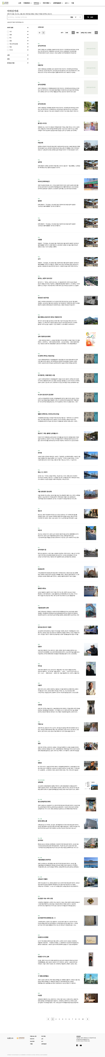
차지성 (40, 666)
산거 (39, 259)
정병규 (40, 763)
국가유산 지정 (10, 63)
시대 (8, 55)
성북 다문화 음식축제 (44, 336)
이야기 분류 (10, 27)
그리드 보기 (39, 32)
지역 (8, 59)
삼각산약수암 (42, 46)
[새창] (10, 1038)
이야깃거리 (32, 1038)
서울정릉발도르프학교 (44, 860)
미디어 (11, 50)
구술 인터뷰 (32, 1041)
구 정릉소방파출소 (43, 976)
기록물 (31, 1043)
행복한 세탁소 (42, 588)
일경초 (40, 201)
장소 (10, 37)
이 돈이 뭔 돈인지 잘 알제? (46, 395)
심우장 (40, 162)
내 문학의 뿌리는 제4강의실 (46, 356)
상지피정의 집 (42, 550)
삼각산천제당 (42, 84)
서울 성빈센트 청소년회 (45, 491)
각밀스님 (40, 724)
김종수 (40, 646)
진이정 (40, 453)
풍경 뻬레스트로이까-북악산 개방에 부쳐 (50, 317)
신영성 (40, 705)
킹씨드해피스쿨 (42, 821)
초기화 (80, 17)
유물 (10, 41)
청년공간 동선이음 (43, 298)
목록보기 (43, 32)
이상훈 (40, 995)
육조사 (40, 511)
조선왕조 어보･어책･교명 (45, 898)
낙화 (39, 220)
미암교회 (40, 143)
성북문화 (40, 782)
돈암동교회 (41, 569)
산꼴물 (40, 240)
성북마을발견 (43, 1043)
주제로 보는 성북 (33, 1036)
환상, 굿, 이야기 (42, 472)
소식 (42, 1041)
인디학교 (40, 840)
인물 (10, 34)
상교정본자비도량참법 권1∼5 (46, 918)
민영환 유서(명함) (43, 937)
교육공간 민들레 (42, 879)
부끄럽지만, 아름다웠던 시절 (46, 375)
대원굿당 (40, 65)
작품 (10, 47)
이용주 (40, 685)
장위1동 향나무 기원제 (44, 627)
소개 (42, 1038)
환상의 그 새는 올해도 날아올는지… (48, 433)
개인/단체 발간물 (13, 44)
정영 (39, 743)
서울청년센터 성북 (43, 608)
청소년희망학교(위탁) (44, 802)
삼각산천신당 (42, 104)
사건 (10, 31)
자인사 (40, 530)
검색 (91, 17)
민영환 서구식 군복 (43, 957)
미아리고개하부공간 (44, 181)
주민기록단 (43, 1036)
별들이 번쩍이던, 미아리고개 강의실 (48, 414)
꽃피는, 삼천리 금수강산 (45, 278)
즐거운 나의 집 (42, 123)
